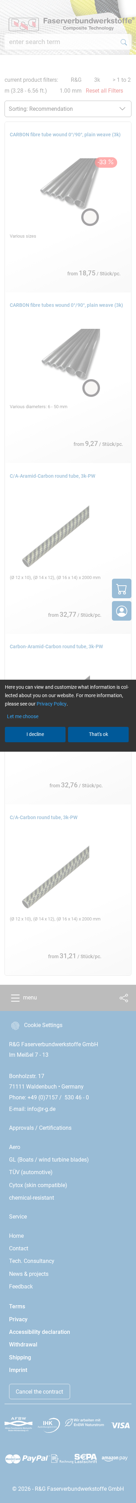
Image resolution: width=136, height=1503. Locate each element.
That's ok (98, 734)
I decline (35, 734)
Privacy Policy (52, 704)
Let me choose (22, 716)
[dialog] (68, 751)
